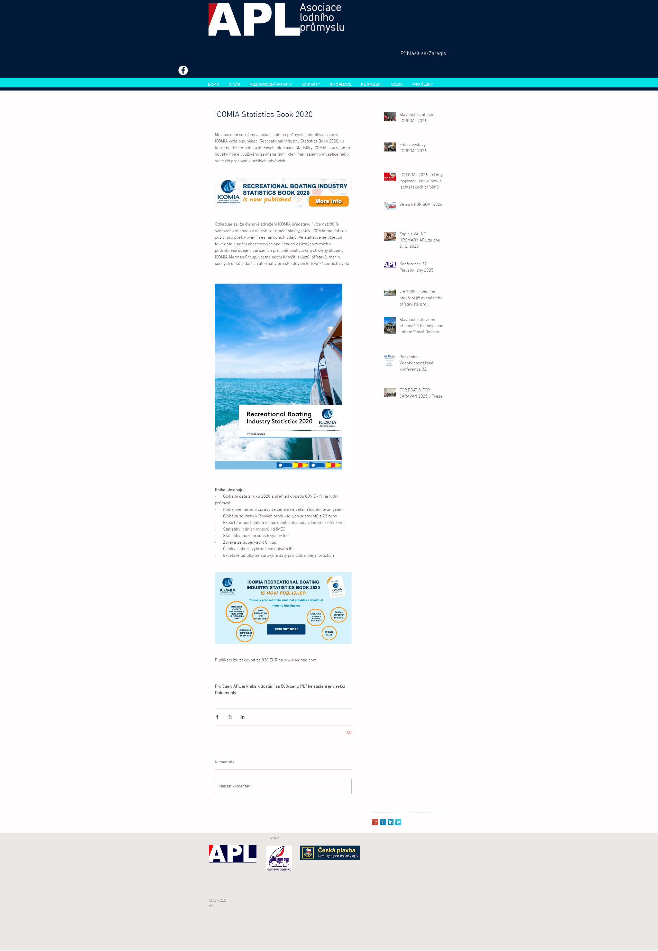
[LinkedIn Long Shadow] (391, 822)
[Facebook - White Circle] (183, 70)
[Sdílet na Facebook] (217, 716)
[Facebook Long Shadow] (383, 822)
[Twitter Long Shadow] (398, 822)
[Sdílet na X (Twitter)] (229, 716)
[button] (271, 84)
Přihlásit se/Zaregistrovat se (425, 53)
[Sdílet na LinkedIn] (242, 716)
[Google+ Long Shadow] (375, 822)
